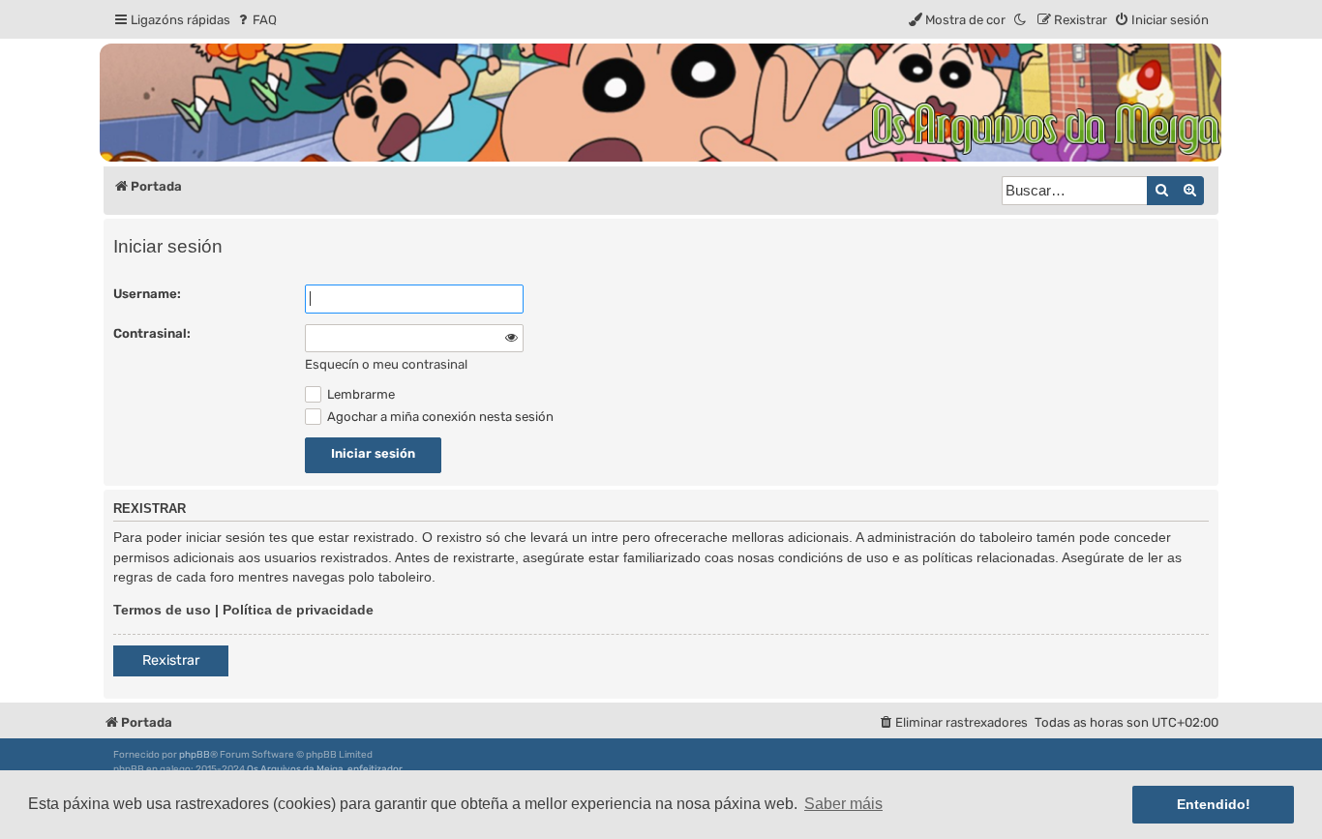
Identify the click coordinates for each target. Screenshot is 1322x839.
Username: (147, 293)
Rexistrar (170, 660)
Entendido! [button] (1213, 804)
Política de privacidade (298, 609)
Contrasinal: (152, 333)
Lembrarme (359, 394)
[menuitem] (256, 20)
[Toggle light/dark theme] (1021, 20)
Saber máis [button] (843, 803)
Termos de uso (162, 609)
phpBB (194, 755)
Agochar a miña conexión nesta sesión (439, 416)
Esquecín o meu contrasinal (386, 364)
